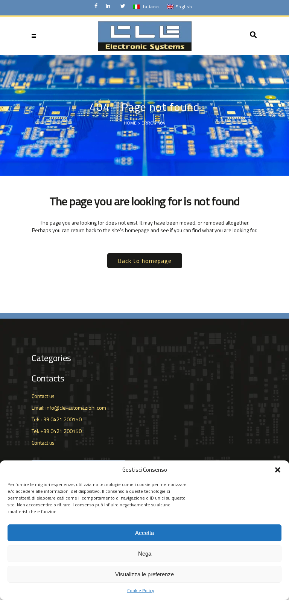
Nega (144, 553)
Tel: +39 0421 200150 (57, 419)
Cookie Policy (140, 590)
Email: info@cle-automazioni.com (69, 408)
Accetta (144, 533)
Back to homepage (145, 260)
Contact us (43, 396)
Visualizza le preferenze (144, 574)
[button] (277, 470)
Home (130, 122)
